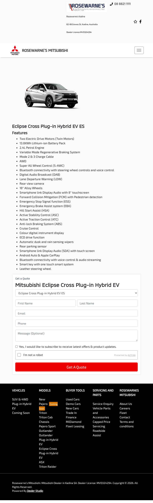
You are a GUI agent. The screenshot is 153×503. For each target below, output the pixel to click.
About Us (126, 403)
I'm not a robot (33, 355)
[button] (139, 50)
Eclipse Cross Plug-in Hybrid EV (48, 453)
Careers (125, 408)
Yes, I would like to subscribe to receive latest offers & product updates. (67, 346)
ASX (41, 462)
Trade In (71, 412)
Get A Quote (76, 367)
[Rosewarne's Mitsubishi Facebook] (141, 21)
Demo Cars (73, 403)
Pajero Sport (47, 426)
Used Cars (72, 399)
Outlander (46, 430)
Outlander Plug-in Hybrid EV (48, 439)
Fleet (123, 412)
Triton (43, 412)
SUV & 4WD (20, 399)
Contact (125, 417)
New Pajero (43, 401)
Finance (71, 417)
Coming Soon (21, 412)
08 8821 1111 (122, 3)
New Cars (72, 408)
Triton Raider (47, 466)
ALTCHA (131, 355)
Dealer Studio (35, 490)
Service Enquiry (103, 403)
